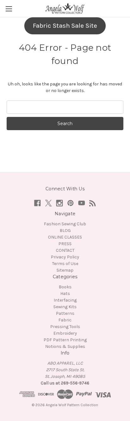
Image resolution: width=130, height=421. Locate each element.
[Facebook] (37, 203)
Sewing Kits (65, 306)
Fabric (65, 320)
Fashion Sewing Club (65, 224)
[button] (65, 25)
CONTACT (65, 250)
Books (65, 287)
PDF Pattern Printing (65, 340)
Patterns (65, 313)
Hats (65, 293)
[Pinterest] (70, 203)
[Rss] (92, 203)
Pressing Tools (65, 326)
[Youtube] (81, 203)
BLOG (65, 230)
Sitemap (65, 270)
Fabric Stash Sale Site (65, 25)
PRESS (65, 243)
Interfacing (65, 300)
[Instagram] (59, 203)
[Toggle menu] (8, 8)
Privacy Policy (65, 257)
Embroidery (65, 333)
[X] (48, 203)
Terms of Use (65, 263)
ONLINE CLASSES (65, 237)
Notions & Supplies (65, 346)
